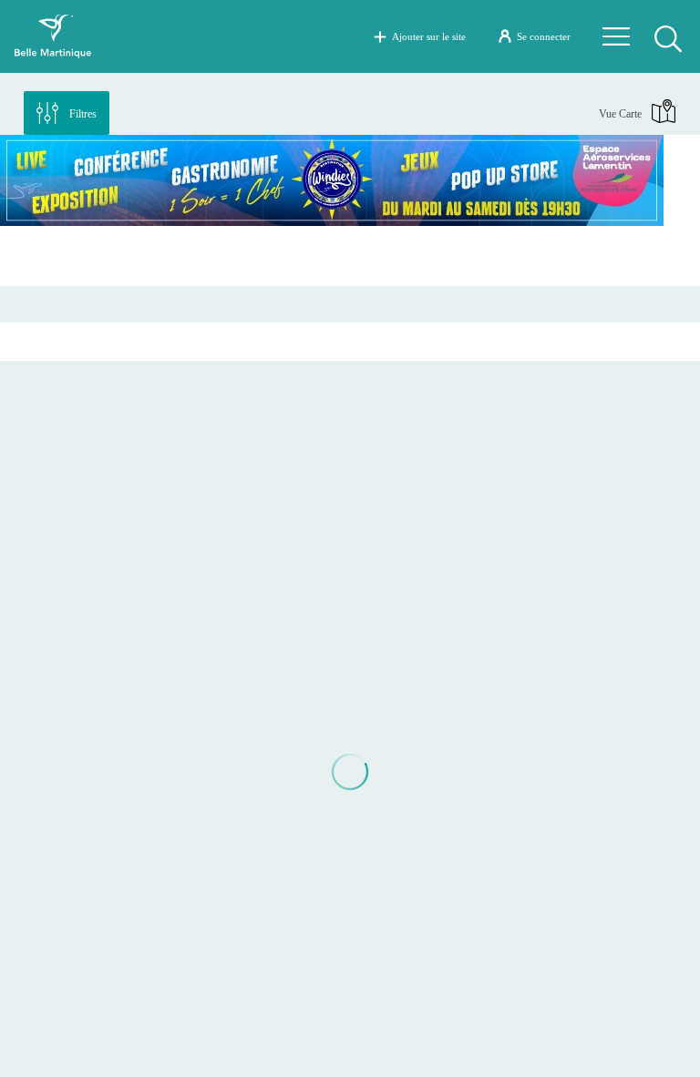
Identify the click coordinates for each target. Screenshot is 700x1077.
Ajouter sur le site (429, 36)
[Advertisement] (350, 256)
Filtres (83, 114)
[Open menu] (616, 36)
